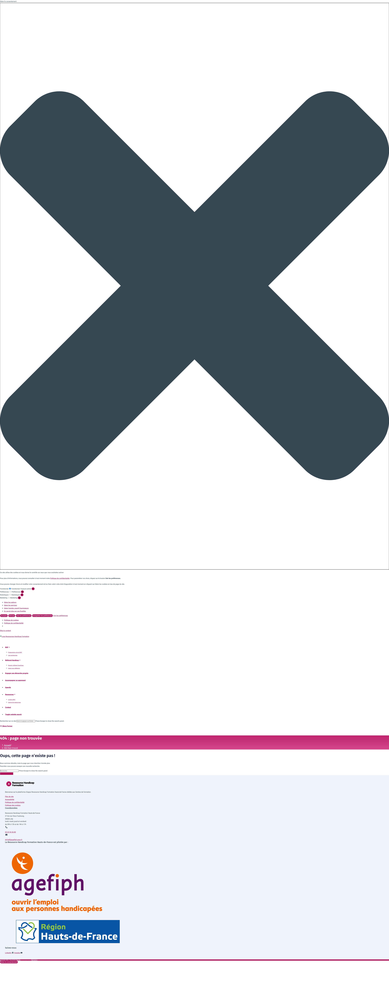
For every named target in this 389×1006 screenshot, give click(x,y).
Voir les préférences (23, 615)
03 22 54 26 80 (10, 832)
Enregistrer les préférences (42, 615)
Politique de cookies (11, 620)
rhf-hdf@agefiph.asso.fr (13, 840)
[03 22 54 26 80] (6, 827)
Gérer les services (10, 605)
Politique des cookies (12, 805)
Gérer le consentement (9, 962)
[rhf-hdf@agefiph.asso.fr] (6, 834)
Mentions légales (25, 960)
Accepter (4, 615)
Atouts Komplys (42, 960)
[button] (194, 286)
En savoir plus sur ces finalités (15, 611)
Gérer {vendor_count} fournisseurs (16, 608)
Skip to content (5, 630)
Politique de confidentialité (59, 578)
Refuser (12, 615)
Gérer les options (10, 602)
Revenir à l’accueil (6, 773)
